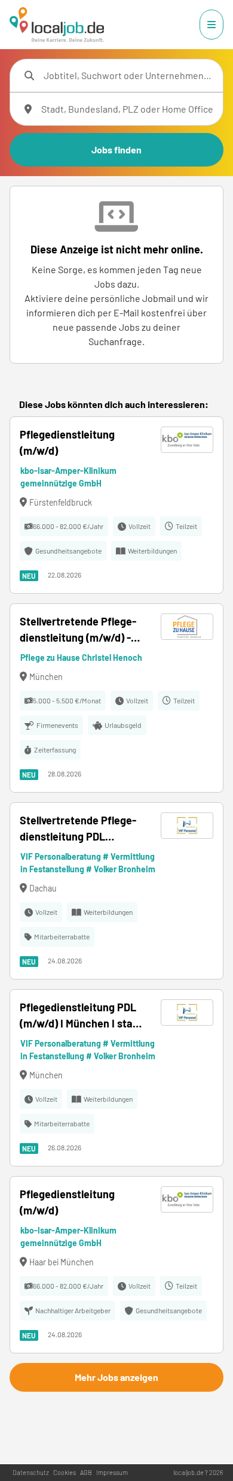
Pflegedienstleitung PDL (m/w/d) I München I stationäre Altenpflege (78, 1016)
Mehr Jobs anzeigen (116, 1377)
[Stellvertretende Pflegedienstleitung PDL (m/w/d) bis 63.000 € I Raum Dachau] (116, 891)
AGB (86, 1472)
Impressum (112, 1472)
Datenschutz (31, 1472)
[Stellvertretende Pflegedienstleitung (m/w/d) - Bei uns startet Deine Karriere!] (116, 698)
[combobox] (128, 75)
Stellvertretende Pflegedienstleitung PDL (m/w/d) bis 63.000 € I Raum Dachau (78, 829)
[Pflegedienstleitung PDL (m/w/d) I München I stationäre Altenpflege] (116, 1078)
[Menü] (211, 25)
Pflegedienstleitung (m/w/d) (67, 442)
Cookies (64, 1472)
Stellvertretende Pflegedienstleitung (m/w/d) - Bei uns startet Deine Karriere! (78, 630)
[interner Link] (57, 24)
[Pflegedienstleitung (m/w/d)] (116, 505)
